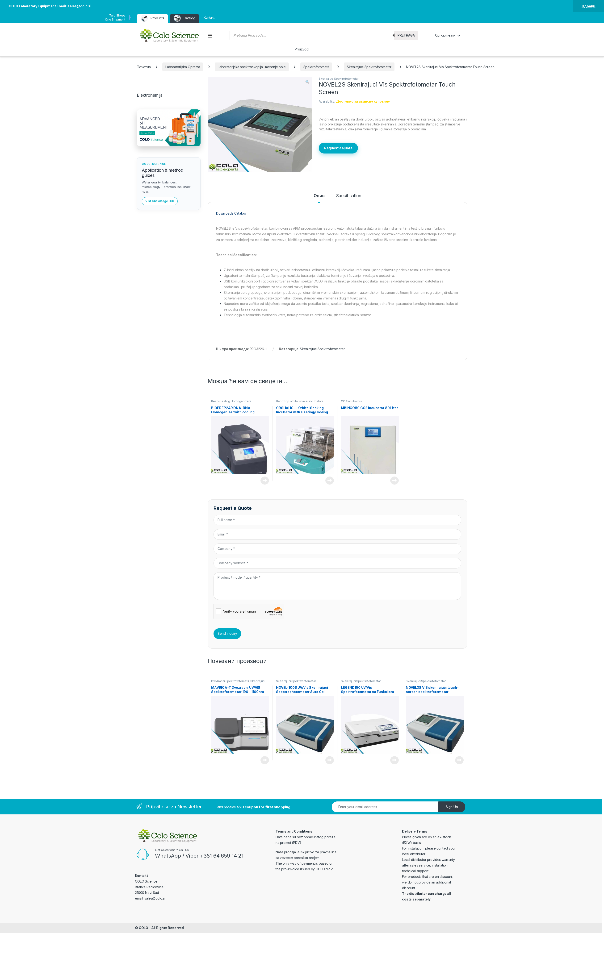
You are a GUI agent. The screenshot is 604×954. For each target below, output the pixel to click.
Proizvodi (302, 49)
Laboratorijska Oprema (182, 67)
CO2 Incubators (351, 401)
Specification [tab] (348, 196)
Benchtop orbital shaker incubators (299, 401)
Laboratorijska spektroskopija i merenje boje (252, 67)
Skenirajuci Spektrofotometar (369, 67)
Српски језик (445, 35)
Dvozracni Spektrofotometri (230, 681)
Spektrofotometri (316, 67)
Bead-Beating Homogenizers (231, 401)
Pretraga (406, 35)
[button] (307, 82)
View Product (263, 481)
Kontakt (209, 17)
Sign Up (452, 807)
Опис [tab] (319, 196)
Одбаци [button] (588, 6)
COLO (143, 928)
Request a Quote (338, 148)
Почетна (144, 67)
